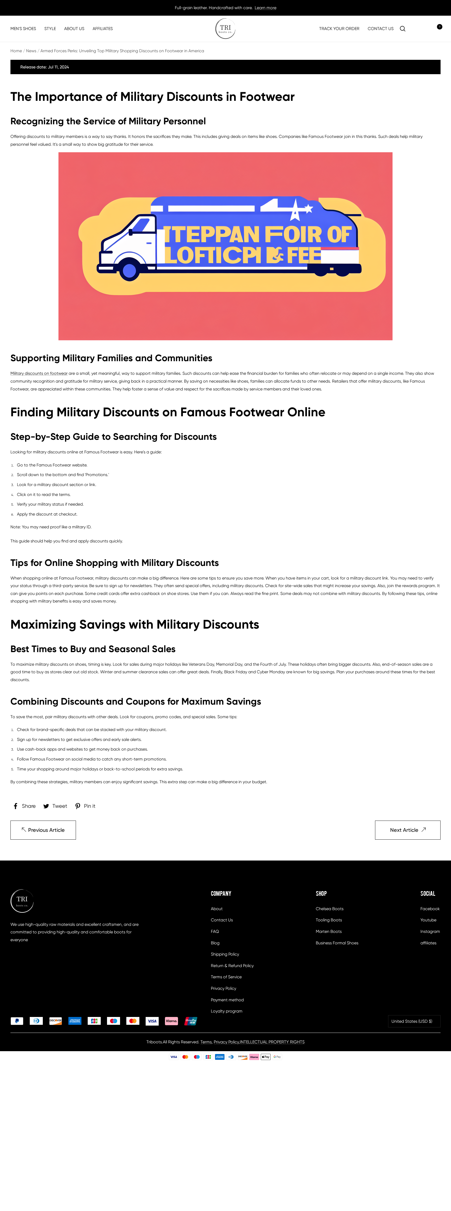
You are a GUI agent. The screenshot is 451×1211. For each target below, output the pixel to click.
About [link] (217, 908)
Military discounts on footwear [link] (39, 373)
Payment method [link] (227, 999)
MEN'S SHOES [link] (23, 28)
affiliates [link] (428, 942)
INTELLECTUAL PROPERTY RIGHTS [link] (272, 1041)
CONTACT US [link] (381, 28)
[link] (225, 28)
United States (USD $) (411, 1021)
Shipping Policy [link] (225, 954)
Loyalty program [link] (226, 1011)
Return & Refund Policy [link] (232, 965)
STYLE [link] (50, 28)
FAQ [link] (215, 931)
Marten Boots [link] (329, 931)
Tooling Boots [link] (329, 919)
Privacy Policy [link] (223, 988)
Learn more (265, 7)
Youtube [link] (428, 919)
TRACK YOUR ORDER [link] (339, 28)
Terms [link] (206, 1041)
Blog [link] (215, 942)
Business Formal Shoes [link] (337, 942)
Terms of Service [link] (226, 976)
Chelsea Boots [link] (329, 908)
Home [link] (16, 50)
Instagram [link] (430, 931)
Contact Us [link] (222, 919)
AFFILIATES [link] (103, 28)
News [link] (31, 50)
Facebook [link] (430, 908)
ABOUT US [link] (74, 28)
